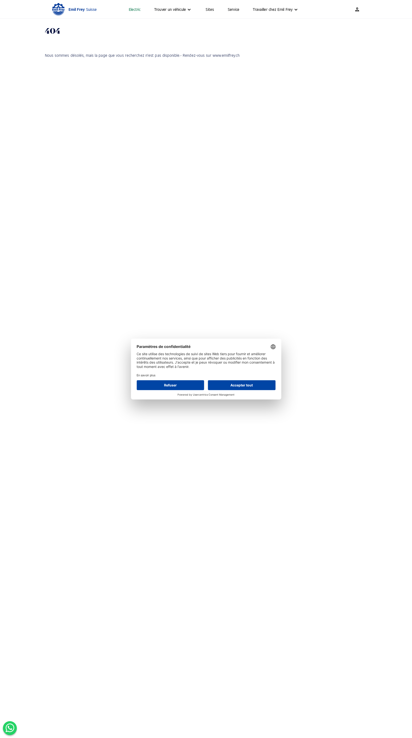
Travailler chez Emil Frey (272, 9)
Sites (210, 9)
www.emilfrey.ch (226, 55)
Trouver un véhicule (170, 9)
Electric (135, 9)
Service (234, 9)
